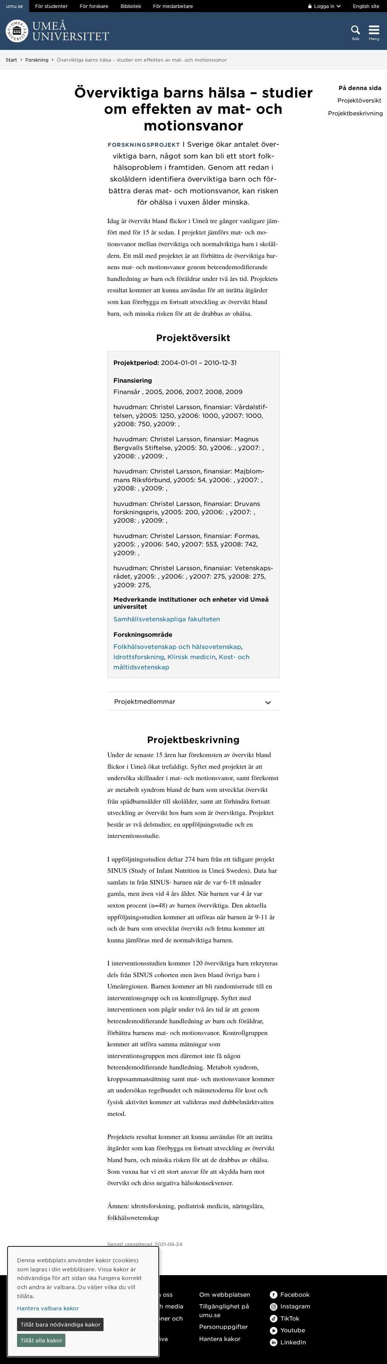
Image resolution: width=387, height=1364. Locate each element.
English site (366, 6)
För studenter (51, 6)
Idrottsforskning (138, 656)
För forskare (94, 6)
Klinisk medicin (191, 656)
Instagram (295, 1306)
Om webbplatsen (224, 1294)
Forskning (36, 60)
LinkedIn (293, 1341)
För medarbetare (173, 6)
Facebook (295, 1294)
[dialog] (83, 1301)
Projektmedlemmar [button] (144, 701)
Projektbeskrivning (354, 113)
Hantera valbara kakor (48, 1308)
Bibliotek (131, 6)
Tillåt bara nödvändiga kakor (60, 1324)
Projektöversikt (359, 100)
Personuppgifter (223, 1326)
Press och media (159, 1306)
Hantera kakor (219, 1338)
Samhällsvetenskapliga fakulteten (166, 618)
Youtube (292, 1329)
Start (11, 60)
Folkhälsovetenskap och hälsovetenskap (177, 646)
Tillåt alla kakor (41, 1340)
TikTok (289, 1318)
